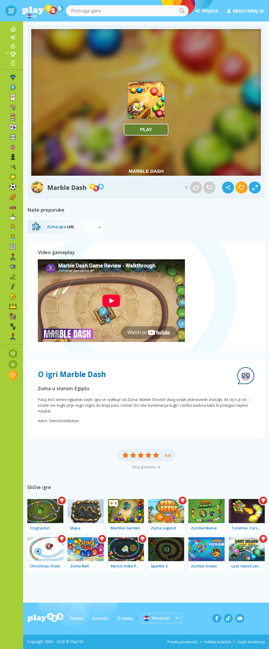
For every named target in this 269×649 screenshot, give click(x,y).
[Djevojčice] (13, 227)
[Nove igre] (13, 37)
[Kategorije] (13, 63)
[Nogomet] (13, 187)
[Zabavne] (13, 177)
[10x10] (13, 137)
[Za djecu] (13, 237)
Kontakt (100, 618)
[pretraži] (181, 10)
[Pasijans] (13, 127)
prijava (210, 11)
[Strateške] (13, 307)
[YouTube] (239, 618)
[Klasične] (13, 277)
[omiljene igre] (13, 375)
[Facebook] (216, 618)
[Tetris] (13, 316)
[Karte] (13, 117)
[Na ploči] (13, 267)
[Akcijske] (13, 167)
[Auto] (13, 207)
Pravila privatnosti (182, 641)
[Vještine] (13, 287)
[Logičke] (13, 147)
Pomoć (77, 618)
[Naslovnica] (13, 29)
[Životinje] (13, 326)
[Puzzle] (13, 87)
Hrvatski (160, 618)
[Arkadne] (13, 257)
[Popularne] (13, 46)
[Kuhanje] (13, 217)
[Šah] (13, 157)
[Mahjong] (13, 97)
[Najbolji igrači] (13, 54)
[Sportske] (13, 197)
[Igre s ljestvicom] (13, 353)
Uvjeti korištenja (251, 641)
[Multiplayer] (13, 336)
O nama (125, 618)
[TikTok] (228, 618)
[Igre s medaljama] (13, 364)
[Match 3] (13, 77)
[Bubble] (13, 107)
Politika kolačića (217, 641)
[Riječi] (13, 247)
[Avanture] (13, 297)
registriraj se (248, 11)
